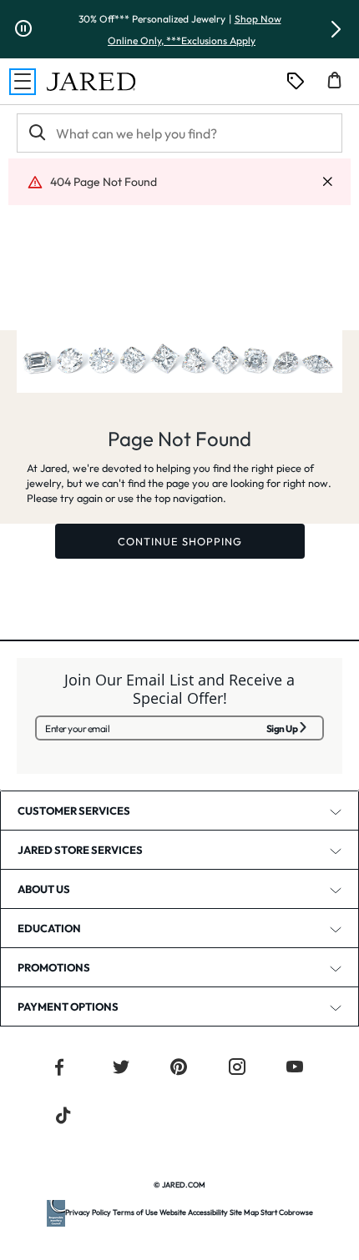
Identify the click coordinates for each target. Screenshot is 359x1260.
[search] (36, 133)
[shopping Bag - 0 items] (340, 86)
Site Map (244, 1212)
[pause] (23, 29)
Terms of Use (135, 1212)
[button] (336, 29)
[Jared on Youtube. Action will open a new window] (295, 1069)
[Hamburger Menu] (23, 82)
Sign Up (282, 728)
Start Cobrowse (286, 1212)
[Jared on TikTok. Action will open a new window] (63, 1117)
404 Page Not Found (103, 181)
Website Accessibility (193, 1212)
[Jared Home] (91, 81)
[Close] (327, 182)
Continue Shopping (180, 541)
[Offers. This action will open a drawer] (296, 82)
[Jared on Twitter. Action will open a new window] (121, 1069)
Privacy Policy (88, 1212)
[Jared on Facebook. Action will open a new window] (59, 1069)
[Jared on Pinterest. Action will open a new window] (179, 1069)
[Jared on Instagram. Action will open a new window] (237, 1069)
